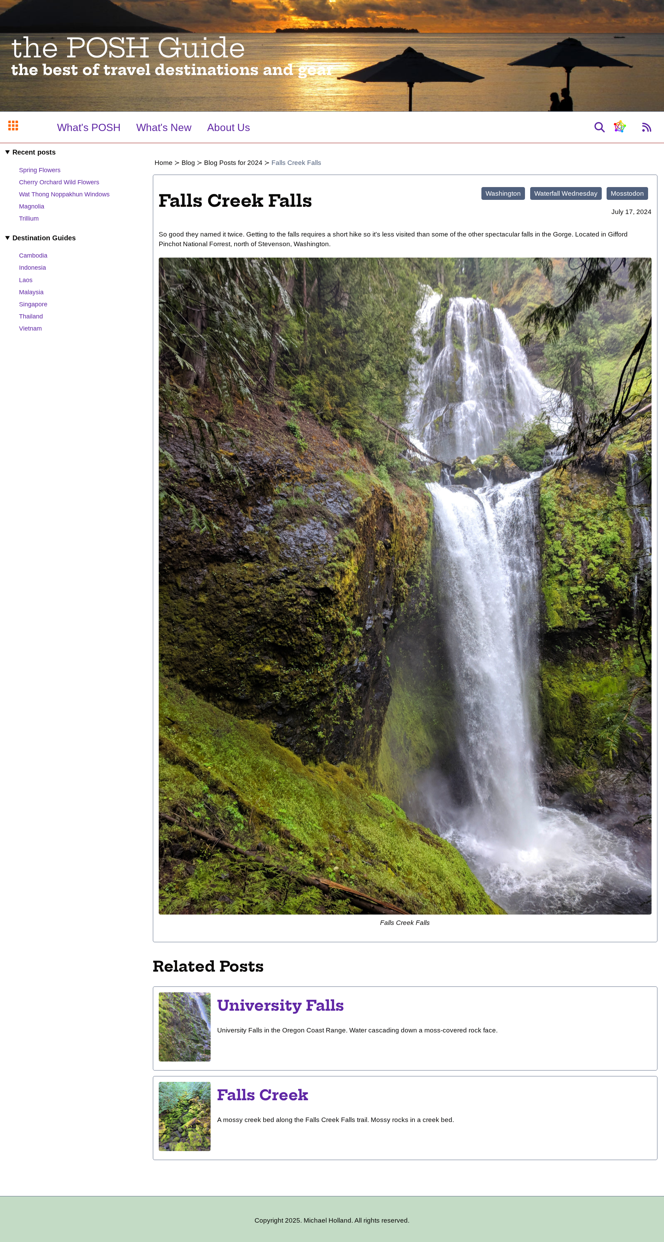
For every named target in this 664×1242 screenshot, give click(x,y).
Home (164, 162)
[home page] (13, 127)
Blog (188, 162)
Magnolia (31, 206)
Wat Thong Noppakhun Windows (64, 194)
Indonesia (32, 267)
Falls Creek (262, 1095)
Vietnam (30, 328)
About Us (228, 127)
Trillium (29, 218)
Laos (26, 280)
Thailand (31, 316)
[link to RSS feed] (646, 127)
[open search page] (599, 127)
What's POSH (89, 127)
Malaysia (31, 292)
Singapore (33, 304)
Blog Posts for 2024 (233, 162)
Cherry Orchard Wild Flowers (59, 182)
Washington (503, 193)
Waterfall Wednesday (566, 193)
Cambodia (33, 255)
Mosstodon (627, 193)
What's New (164, 127)
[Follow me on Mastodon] (619, 130)
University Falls (280, 1005)
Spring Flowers (40, 170)
